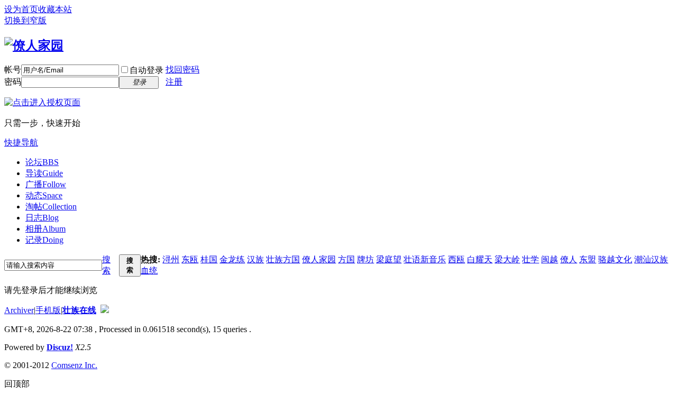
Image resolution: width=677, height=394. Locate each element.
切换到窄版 (25, 20)
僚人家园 (319, 259)
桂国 (208, 259)
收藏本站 (55, 9)
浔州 (170, 259)
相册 (45, 228)
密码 (12, 81)
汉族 (255, 259)
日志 (42, 217)
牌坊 (365, 259)
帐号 (12, 69)
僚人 (568, 259)
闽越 (549, 259)
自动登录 (146, 70)
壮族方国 (283, 259)
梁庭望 (388, 259)
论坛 (42, 162)
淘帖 (51, 206)
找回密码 (182, 69)
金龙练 (232, 259)
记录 (44, 239)
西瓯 (456, 259)
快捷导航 (21, 142)
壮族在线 (79, 310)
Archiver (19, 310)
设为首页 (21, 9)
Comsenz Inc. (74, 365)
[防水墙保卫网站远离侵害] (104, 310)
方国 (346, 259)
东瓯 (189, 259)
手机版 (48, 310)
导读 (44, 173)
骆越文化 (615, 259)
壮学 (530, 259)
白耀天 (479, 259)
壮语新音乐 (425, 259)
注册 (174, 81)
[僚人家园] (33, 45)
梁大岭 (507, 259)
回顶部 (17, 383)
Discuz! (60, 347)
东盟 (587, 259)
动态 (43, 195)
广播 (45, 184)
